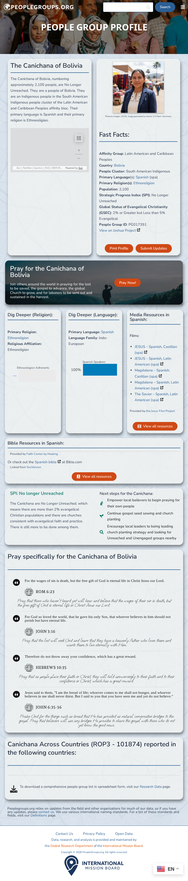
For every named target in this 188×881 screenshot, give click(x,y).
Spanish (142, 177)
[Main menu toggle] (183, 7)
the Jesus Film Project (160, 411)
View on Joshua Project (118, 230)
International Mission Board (123, 846)
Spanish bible (46, 462)
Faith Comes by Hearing (42, 454)
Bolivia (119, 165)
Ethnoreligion (143, 183)
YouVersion (33, 467)
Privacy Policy (94, 833)
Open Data (124, 833)
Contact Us (64, 833)
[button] (119, 248)
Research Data (151, 786)
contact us (46, 812)
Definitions (39, 815)
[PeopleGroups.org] (39, 7)
